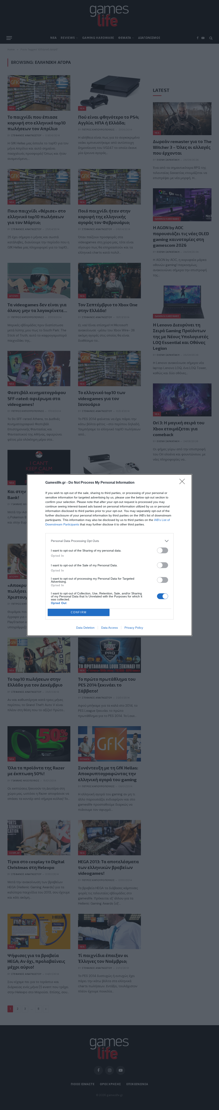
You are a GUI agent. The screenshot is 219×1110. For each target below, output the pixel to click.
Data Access (109, 627)
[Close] (183, 483)
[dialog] (109, 555)
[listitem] (109, 541)
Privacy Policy (133, 627)
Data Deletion (85, 627)
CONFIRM (79, 612)
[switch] (162, 550)
